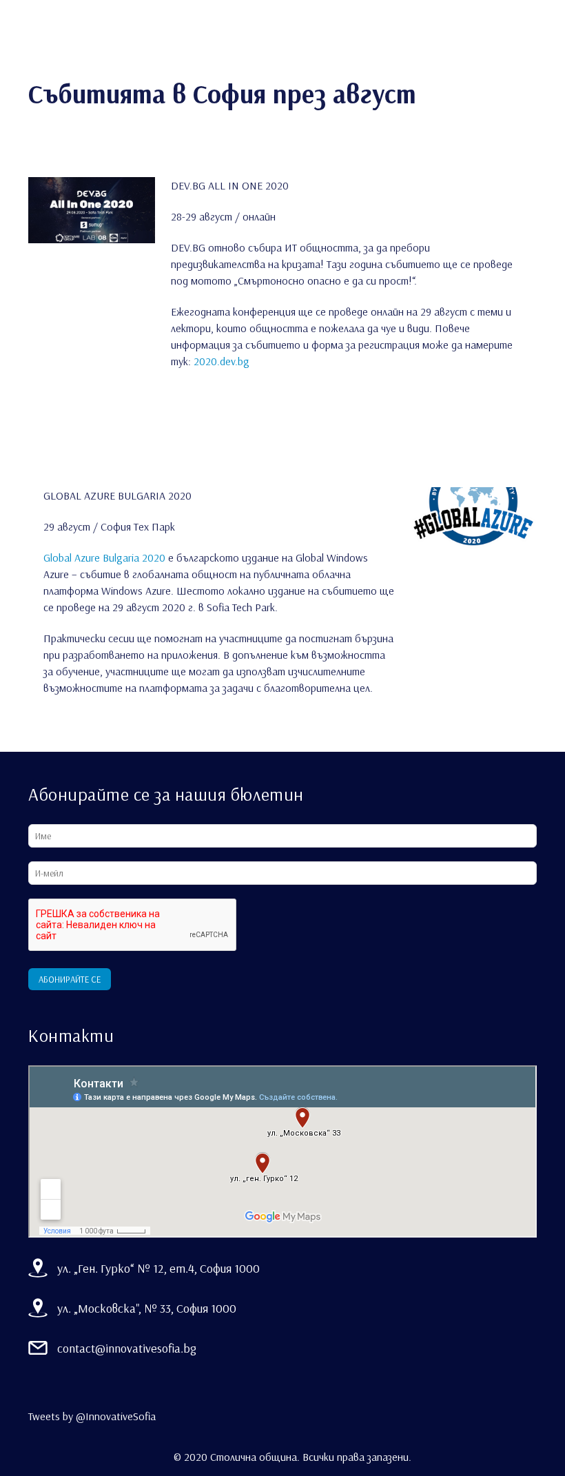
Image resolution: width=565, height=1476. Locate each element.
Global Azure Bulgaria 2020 (104, 557)
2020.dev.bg (221, 361)
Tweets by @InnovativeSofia (92, 1416)
